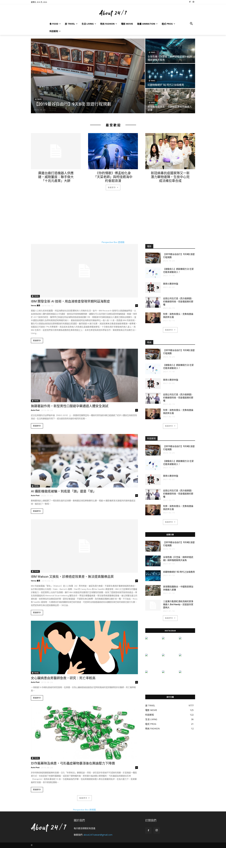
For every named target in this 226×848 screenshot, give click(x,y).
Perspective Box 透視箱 (113, 242)
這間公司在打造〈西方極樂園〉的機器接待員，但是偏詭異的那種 (178, 301)
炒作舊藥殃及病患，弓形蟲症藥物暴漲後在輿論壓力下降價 (73, 763)
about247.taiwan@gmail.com (97, 834)
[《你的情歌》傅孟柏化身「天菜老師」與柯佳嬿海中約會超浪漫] (113, 151)
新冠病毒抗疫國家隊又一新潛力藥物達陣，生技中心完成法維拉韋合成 (170, 177)
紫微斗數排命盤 (170, 283)
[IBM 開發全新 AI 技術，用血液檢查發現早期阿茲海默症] (84, 271)
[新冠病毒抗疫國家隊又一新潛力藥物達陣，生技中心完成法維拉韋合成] (170, 151)
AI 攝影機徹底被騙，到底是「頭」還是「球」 (63, 491)
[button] (191, 24)
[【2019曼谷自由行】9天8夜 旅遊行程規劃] (88, 76)
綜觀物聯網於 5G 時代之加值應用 (179, 572)
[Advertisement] (113, 219)
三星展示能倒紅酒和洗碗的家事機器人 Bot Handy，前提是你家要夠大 (178, 604)
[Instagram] (157, 830)
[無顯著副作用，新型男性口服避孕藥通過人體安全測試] (84, 375)
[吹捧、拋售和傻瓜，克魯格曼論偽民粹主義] (153, 317)
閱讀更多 (37, 341)
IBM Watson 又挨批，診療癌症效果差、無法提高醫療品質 (72, 576)
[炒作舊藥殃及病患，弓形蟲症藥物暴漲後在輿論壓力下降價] (84, 732)
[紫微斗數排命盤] (153, 287)
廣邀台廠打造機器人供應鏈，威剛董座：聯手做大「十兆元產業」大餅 (56, 177)
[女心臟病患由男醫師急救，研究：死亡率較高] (84, 647)
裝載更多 (112, 187)
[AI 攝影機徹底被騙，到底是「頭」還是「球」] (84, 460)
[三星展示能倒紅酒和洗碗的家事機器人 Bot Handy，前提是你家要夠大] (153, 605)
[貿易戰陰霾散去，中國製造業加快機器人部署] (170, 101)
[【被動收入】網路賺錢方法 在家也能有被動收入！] (153, 272)
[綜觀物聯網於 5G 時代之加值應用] (170, 76)
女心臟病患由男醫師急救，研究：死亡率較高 (63, 678)
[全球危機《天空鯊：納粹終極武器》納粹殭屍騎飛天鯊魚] (170, 51)
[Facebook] (148, 830)
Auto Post (35, 410)
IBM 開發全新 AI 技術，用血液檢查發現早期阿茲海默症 (70, 301)
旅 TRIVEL (38, 99)
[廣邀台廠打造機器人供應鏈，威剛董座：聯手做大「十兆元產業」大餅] (56, 151)
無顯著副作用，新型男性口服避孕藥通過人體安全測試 (69, 406)
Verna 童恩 (35, 305)
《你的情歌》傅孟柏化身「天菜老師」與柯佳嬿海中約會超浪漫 (113, 177)
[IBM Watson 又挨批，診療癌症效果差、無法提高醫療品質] (84, 546)
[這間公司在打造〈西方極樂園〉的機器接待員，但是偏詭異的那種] (153, 302)
